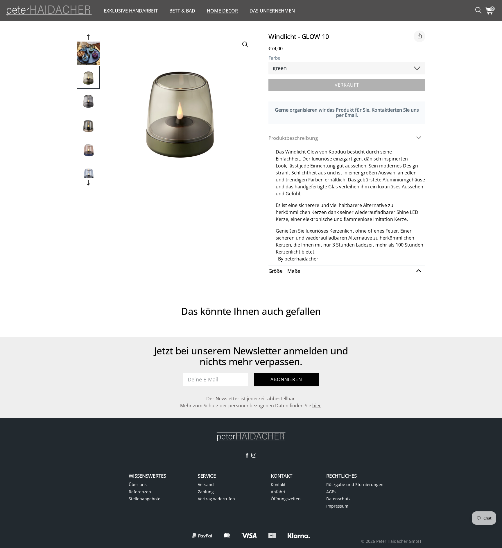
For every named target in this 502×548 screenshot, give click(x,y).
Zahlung (206, 492)
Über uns (138, 484)
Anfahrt (278, 492)
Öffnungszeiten (286, 498)
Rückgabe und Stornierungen (354, 484)
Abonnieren (286, 379)
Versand (206, 484)
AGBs (331, 492)
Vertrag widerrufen (216, 498)
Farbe (274, 58)
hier (316, 405)
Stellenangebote (144, 498)
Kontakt (278, 484)
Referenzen (140, 492)
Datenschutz (338, 498)
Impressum (337, 506)
